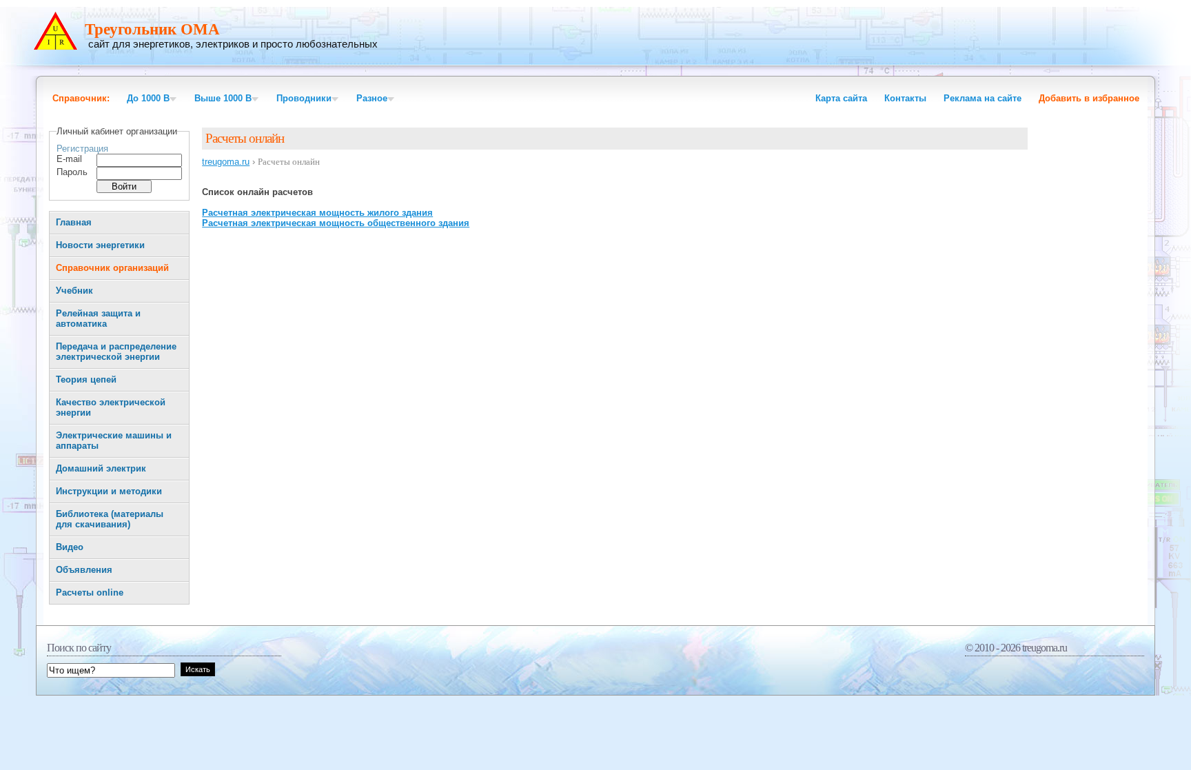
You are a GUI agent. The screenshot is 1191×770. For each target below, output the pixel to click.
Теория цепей (86, 379)
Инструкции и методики (109, 491)
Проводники (304, 98)
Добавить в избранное (1089, 98)
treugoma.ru (226, 161)
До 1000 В (148, 98)
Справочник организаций (112, 268)
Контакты (905, 98)
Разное (371, 98)
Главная (74, 222)
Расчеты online (89, 592)
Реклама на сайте (982, 98)
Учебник (74, 290)
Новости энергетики (100, 245)
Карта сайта (841, 98)
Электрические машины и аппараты (114, 440)
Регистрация (82, 148)
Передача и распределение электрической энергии (116, 351)
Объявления (84, 570)
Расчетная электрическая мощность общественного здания (335, 223)
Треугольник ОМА (152, 29)
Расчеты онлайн (244, 138)
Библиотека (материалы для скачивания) (109, 519)
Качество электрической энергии (110, 407)
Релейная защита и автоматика (98, 318)
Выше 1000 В (223, 98)
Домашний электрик (101, 468)
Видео (69, 547)
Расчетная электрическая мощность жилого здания (317, 212)
